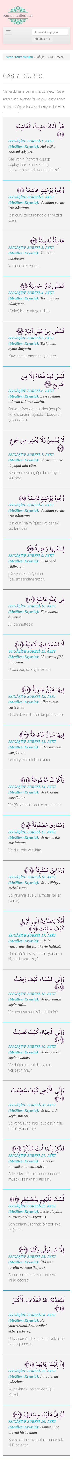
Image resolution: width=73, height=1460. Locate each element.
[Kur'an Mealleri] (18, 15)
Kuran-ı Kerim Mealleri (19, 57)
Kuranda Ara (42, 38)
